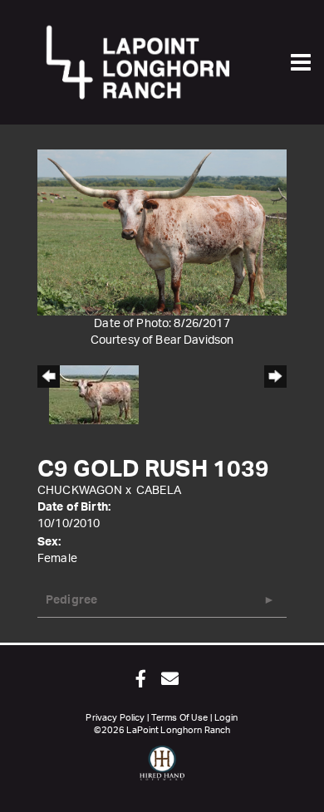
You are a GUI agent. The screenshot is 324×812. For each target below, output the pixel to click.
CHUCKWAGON (79, 490)
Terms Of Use (180, 717)
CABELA (158, 490)
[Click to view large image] (162, 232)
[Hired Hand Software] (162, 770)
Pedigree (71, 600)
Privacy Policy (115, 717)
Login (226, 717)
